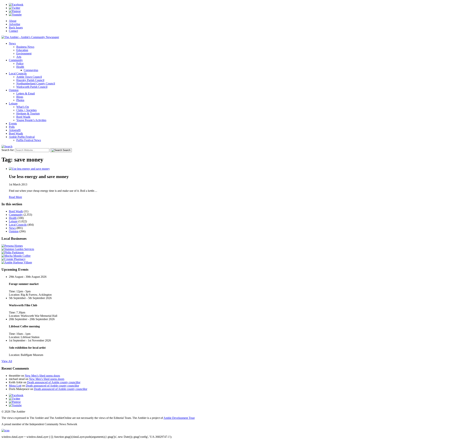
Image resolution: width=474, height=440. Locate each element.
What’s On (22, 106)
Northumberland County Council (35, 83)
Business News (25, 46)
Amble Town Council (29, 76)
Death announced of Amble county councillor (53, 382)
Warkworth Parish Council (31, 86)
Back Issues (16, 27)
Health (20, 66)
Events (13, 123)
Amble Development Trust (179, 417)
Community (16, 60)
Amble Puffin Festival (22, 136)
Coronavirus (31, 70)
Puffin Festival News (28, 140)
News (12, 43)
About (12, 20)
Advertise (14, 24)
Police (20, 63)
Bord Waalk (23, 116)
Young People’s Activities (31, 120)
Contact (13, 30)
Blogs (19, 96)
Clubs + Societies (26, 110)
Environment (23, 53)
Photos (20, 100)
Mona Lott (15, 385)
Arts (18, 56)
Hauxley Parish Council (30, 80)
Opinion (14, 90)
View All (6, 361)
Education (22, 50)
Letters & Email (25, 93)
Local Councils (18, 73)
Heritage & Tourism (28, 113)
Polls (12, 126)
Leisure (13, 103)
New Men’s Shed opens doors (42, 375)
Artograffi (15, 130)
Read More (15, 197)
